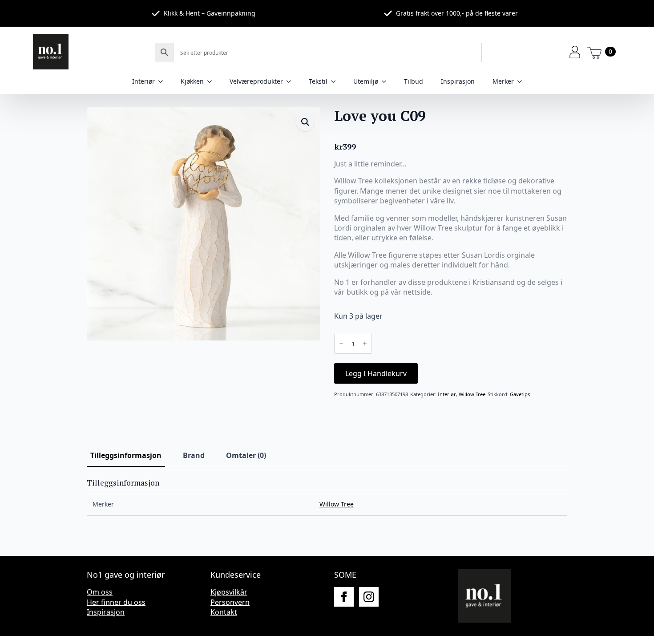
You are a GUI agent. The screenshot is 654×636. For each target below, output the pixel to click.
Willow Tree (472, 394)
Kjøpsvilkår (228, 592)
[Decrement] (341, 344)
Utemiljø (365, 81)
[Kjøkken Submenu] (212, 81)
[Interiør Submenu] (163, 81)
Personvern (230, 602)
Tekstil (318, 81)
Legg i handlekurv (376, 373)
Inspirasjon (458, 81)
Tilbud (413, 81)
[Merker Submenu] (522, 81)
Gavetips (520, 394)
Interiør (143, 81)
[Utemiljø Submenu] (386, 81)
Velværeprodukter (256, 81)
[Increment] (365, 344)
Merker (503, 81)
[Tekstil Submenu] (335, 81)
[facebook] (344, 597)
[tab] (126, 455)
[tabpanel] (327, 497)
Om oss (100, 592)
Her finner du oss (116, 602)
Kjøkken (192, 81)
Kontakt (223, 612)
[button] (305, 122)
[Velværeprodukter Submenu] (291, 81)
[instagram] (369, 597)
